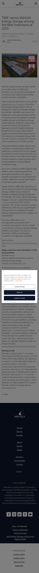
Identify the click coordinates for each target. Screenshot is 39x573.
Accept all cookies (19, 298)
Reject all (19, 292)
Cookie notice (18, 281)
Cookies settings (19, 286)
